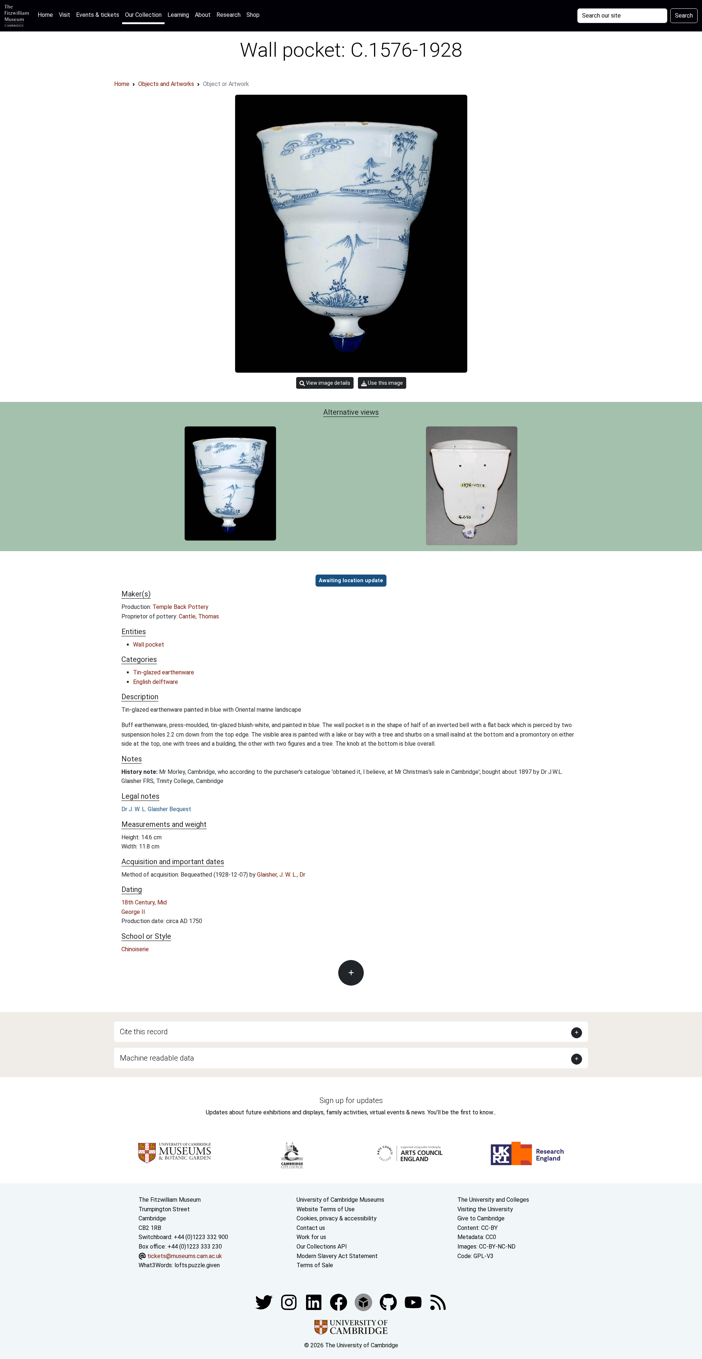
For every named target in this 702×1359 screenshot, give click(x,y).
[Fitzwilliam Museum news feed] (438, 1301)
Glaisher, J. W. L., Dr (281, 874)
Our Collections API (322, 1246)
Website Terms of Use (326, 1209)
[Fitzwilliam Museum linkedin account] (339, 1301)
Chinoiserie (135, 949)
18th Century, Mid (144, 902)
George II (133, 911)
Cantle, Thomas (199, 616)
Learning (178, 14)
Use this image (385, 383)
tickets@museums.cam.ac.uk (184, 1256)
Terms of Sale (315, 1265)
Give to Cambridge (481, 1218)
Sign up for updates (351, 1100)
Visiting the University (485, 1209)
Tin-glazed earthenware (163, 672)
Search (684, 15)
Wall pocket (148, 644)
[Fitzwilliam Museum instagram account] (289, 1301)
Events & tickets (97, 14)
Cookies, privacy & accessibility (337, 1218)
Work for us (311, 1237)
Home (47, 14)
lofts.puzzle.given (197, 1265)
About (203, 14)
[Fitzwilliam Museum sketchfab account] (364, 1301)
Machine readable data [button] (157, 1058)
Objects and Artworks (166, 83)
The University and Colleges (493, 1199)
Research (228, 14)
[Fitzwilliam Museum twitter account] (264, 1301)
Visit (64, 14)
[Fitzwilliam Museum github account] (389, 1301)
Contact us (311, 1227)
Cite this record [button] (144, 1031)
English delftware (155, 681)
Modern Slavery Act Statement (337, 1256)
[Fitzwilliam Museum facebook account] (314, 1301)
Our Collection (143, 14)
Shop (253, 14)
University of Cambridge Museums (340, 1199)
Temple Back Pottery (180, 606)
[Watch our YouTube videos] (413, 1301)
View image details (327, 383)
